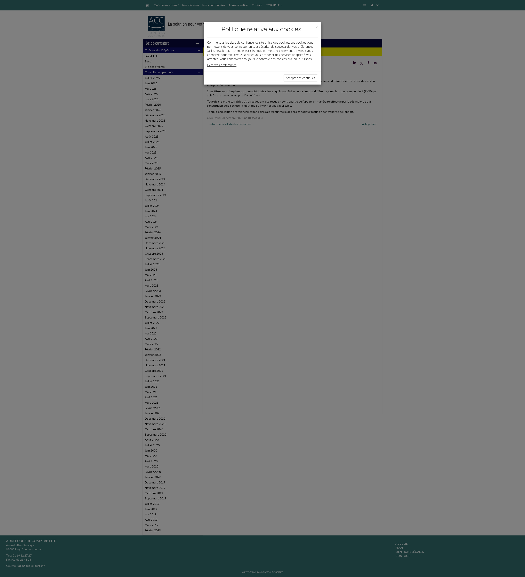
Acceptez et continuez (300, 78)
